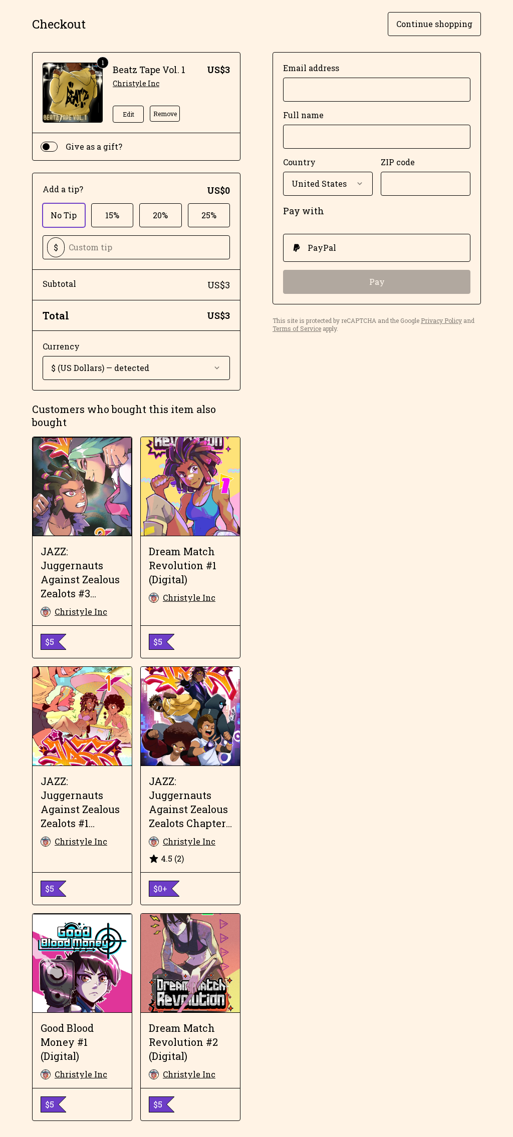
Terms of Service (297, 328)
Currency (61, 346)
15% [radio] (112, 215)
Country (299, 162)
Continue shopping (434, 24)
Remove (165, 114)
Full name (303, 115)
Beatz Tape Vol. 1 (149, 70)
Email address (311, 68)
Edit (128, 114)
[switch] (49, 147)
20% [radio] (160, 215)
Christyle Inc (136, 83)
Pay (377, 281)
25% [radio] (208, 215)
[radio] (376, 248)
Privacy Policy (441, 320)
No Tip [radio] (64, 215)
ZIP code (398, 162)
